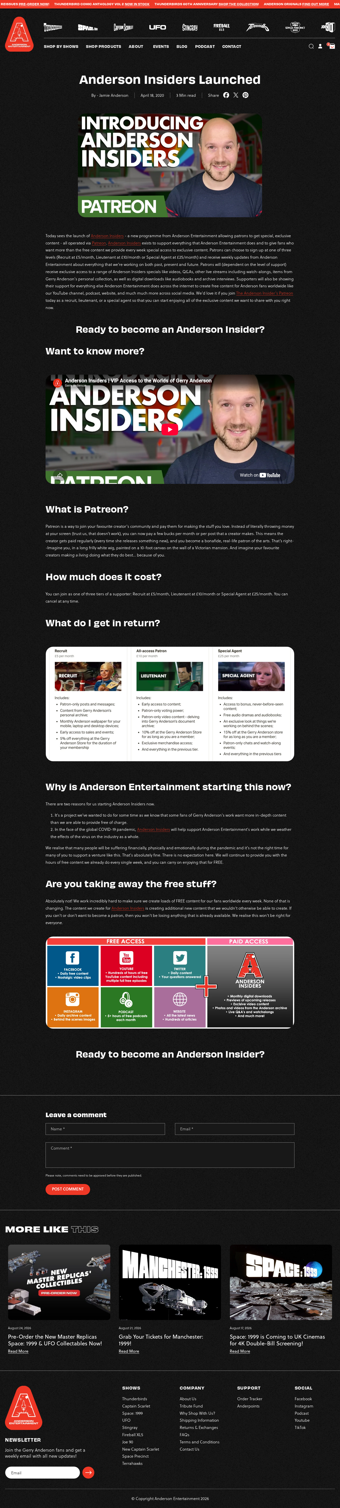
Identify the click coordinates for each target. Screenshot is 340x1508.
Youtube (302, 1420)
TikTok (300, 1427)
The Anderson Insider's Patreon (264, 293)
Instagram (304, 1406)
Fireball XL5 (132, 1434)
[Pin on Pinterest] (245, 95)
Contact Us (189, 1449)
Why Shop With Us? (197, 1413)
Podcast (302, 1413)
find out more (264, 3)
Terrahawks (132, 1463)
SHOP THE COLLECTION (186, 3)
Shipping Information (199, 1420)
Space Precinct (135, 1456)
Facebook (303, 1398)
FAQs (184, 1434)
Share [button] (213, 95)
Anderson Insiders (107, 235)
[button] (141, 46)
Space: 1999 (132, 1413)
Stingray (129, 1427)
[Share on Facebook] (226, 95)
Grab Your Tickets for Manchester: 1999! (161, 1340)
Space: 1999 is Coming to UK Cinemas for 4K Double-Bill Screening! (277, 1340)
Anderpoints (248, 1406)
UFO (126, 1420)
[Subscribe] (88, 1473)
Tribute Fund (191, 1406)
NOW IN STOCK (85, 3)
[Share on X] (235, 95)
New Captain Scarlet (140, 1449)
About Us (188, 1398)
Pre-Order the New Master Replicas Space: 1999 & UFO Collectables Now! (55, 1340)
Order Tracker (249, 1398)
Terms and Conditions (200, 1442)
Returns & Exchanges (199, 1427)
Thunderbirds (134, 1398)
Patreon (99, 243)
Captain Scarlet (136, 1406)
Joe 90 (127, 1442)
